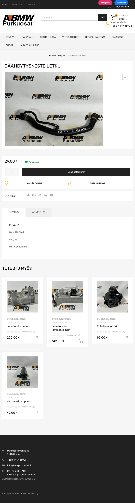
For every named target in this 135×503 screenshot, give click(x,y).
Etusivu (10, 37)
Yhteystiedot (70, 37)
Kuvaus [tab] (14, 212)
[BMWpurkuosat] (18, 25)
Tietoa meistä (48, 37)
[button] (125, 77)
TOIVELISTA (17, 4)
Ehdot (9, 45)
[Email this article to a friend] (51, 195)
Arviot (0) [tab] (38, 212)
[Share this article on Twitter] (27, 195)
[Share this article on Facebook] (21, 195)
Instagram (105, 2)
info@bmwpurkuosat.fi (19, 465)
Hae (103, 17)
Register (128, 7)
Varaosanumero (29, 45)
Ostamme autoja (95, 37)
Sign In (119, 7)
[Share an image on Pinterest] (39, 195)
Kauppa (26, 37)
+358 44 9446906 (119, 25)
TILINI (4, 4)
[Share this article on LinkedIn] (45, 195)
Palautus (117, 37)
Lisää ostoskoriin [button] (36, 337)
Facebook (121, 2)
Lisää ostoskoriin (76, 172)
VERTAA (31, 4)
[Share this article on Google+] (33, 195)
